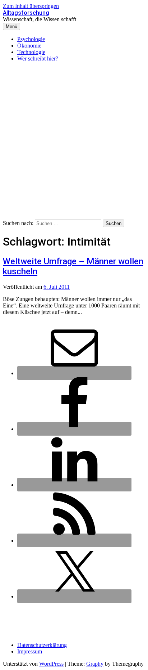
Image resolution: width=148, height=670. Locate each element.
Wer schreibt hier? (37, 58)
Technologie (31, 52)
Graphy (94, 664)
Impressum (29, 651)
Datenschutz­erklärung (42, 645)
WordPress (51, 664)
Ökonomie (29, 45)
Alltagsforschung (26, 12)
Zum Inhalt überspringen (31, 6)
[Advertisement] (74, 142)
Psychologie (31, 39)
